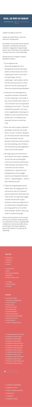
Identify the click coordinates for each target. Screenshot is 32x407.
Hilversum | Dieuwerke (12, 314)
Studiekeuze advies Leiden (13, 354)
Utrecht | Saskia (10, 320)
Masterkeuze (10, 393)
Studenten (9, 258)
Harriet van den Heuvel (22, 21)
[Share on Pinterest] (21, 237)
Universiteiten (10, 269)
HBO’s (8, 271)
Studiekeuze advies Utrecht (14, 359)
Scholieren (9, 260)
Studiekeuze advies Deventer (14, 348)
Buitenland (9, 275)
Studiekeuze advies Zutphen (14, 363)
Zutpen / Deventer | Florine (13, 323)
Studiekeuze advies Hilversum (14, 352)
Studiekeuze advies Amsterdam (15, 334)
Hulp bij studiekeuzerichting (14, 390)
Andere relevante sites (12, 277)
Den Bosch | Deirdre (11, 307)
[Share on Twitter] (11, 237)
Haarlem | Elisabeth (11, 311)
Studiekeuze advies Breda (13, 341)
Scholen (8, 264)
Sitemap (8, 286)
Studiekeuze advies (12, 399)
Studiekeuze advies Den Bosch (14, 343)
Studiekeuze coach (11, 387)
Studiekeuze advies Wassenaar (15, 361)
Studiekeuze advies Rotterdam (15, 357)
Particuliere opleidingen (12, 273)
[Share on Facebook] (8, 237)
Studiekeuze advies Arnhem (14, 337)
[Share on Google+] (14, 237)
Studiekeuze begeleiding (13, 385)
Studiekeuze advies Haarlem (14, 350)
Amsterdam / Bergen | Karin (13, 300)
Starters (8, 262)
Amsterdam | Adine (11, 298)
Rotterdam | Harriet (11, 318)
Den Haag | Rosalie (11, 309)
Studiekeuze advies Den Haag (14, 345)
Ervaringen (9, 282)
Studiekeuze (10, 396)
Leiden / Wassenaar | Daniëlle (14, 316)
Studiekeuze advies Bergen (13, 339)
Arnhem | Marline (10, 303)
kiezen (17, 23)
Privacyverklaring (10, 284)
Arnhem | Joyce (10, 305)
